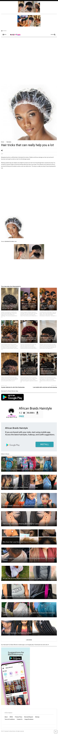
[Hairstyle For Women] (14, 36)
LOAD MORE (29, 639)
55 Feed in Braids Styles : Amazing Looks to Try (18, 597)
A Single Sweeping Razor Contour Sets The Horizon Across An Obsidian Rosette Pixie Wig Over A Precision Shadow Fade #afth (29, 370)
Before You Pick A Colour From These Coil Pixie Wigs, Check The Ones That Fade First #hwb (29, 306)
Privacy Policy (18, 717)
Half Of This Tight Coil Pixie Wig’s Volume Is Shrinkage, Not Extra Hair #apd (9, 307)
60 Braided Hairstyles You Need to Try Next (17, 633)
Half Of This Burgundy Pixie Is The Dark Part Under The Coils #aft (29, 339)
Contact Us (19, 719)
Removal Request (28, 717)
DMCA (11, 717)
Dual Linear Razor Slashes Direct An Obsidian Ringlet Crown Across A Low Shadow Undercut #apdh (48, 371)
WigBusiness (6, 303)
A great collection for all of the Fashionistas (13, 387)
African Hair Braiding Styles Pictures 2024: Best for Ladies (22, 578)
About (6, 717)
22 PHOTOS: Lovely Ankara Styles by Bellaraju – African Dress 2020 (25, 469)
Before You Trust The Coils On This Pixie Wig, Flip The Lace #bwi (9, 372)
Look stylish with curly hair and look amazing (45, 387)
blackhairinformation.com (11, 241)
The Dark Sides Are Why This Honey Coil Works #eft (9, 340)
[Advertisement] (29, 49)
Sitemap (37, 717)
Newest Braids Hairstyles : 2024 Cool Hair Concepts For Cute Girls (25, 505)
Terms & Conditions (10, 719)
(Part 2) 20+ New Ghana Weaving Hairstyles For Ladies (21, 524)
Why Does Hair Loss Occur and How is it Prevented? (20, 542)
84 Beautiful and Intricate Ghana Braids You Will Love (20, 487)
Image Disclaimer (29, 719)
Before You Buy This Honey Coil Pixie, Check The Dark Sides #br (48, 307)
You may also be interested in (11, 286)
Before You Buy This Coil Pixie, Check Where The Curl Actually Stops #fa (48, 339)
